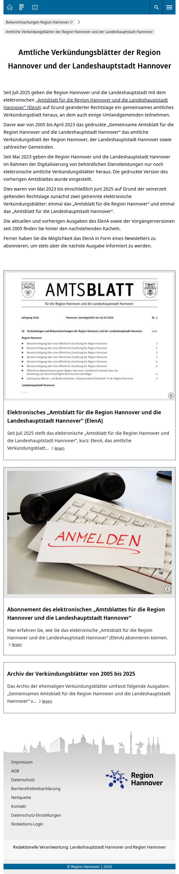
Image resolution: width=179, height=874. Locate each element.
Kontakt (18, 806)
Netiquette (21, 797)
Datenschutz (23, 780)
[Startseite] (9, 7)
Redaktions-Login (27, 824)
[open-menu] (169, 7)
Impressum (22, 762)
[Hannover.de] (22, 7)
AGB (15, 771)
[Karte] (35, 7)
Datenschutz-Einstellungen (36, 815)
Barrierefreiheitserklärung (35, 788)
